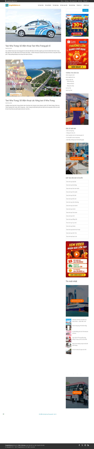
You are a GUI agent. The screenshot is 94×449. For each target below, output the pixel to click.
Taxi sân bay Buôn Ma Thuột (73, 229)
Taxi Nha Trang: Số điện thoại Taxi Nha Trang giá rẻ (28, 45)
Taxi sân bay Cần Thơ (71, 233)
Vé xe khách (48, 5)
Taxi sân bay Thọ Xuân (71, 212)
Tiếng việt (85, 1)
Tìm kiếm (85, 10)
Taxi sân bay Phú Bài (71, 195)
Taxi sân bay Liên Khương (72, 202)
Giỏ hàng (66, 1)
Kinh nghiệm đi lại (70, 77)
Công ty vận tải (69, 79)
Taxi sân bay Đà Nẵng (71, 185)
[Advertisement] (77, 364)
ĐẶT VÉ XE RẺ (77, 392)
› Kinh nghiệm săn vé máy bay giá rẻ (75, 135)
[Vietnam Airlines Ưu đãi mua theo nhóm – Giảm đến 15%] (68, 322)
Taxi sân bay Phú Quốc (71, 192)
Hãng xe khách (70, 83)
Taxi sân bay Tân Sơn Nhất (72, 188)
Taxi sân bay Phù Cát (71, 198)
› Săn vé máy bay (70, 130)
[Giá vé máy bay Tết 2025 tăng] (68, 328)
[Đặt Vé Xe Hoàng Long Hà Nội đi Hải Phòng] (68, 346)
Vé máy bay (56, 5)
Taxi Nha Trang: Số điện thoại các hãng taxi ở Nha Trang (30, 100)
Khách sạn (86, 5)
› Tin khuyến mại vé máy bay (73, 137)
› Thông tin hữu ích (70, 133)
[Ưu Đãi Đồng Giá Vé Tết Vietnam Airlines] (68, 334)
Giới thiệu (80, 1)
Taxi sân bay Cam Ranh (72, 205)
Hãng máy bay (70, 81)
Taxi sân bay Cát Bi (70, 209)
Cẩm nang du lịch (73, 1)
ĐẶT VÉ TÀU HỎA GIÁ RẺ (77, 109)
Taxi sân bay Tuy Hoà (71, 222)
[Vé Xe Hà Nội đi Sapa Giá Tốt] (68, 352)
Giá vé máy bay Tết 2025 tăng (79, 325)
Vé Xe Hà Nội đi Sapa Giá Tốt (79, 349)
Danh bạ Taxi (9, 48)
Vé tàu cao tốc (63, 5)
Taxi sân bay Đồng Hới (71, 219)
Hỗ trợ (62, 1)
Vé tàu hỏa (40, 5)
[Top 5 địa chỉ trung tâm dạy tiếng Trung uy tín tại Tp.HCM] (68, 340)
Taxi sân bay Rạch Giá (71, 236)
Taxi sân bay (72, 5)
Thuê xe (79, 5)
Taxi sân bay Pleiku (70, 226)
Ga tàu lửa (68, 88)
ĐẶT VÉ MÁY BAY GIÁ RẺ (77, 158)
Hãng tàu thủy (70, 85)
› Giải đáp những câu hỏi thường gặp (75, 139)
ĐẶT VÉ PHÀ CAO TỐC (77, 301)
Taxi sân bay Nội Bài (71, 181)
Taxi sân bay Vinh (70, 216)
